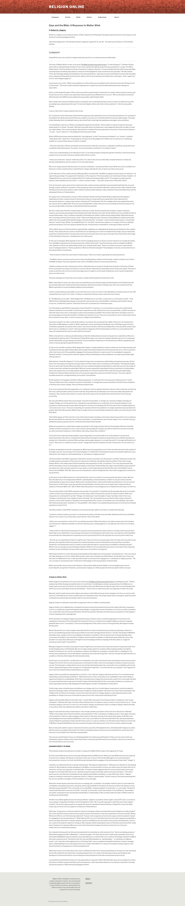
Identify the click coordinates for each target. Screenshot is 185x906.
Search (116, 17)
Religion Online (67, 7)
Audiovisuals (102, 17)
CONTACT (88, 883)
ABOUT (87, 879)
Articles (67, 17)
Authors (89, 17)
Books (78, 17)
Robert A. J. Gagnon (58, 30)
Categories (55, 17)
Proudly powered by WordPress (58, 901)
